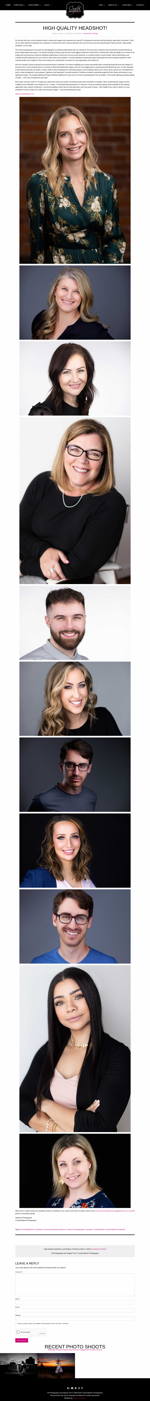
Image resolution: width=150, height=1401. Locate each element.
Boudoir (59, 1350)
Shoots (95, 33)
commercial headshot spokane (54, 1229)
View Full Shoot (19, 1364)
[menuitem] (8, 5)
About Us (112, 5)
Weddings (51, 1350)
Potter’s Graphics (79, 1398)
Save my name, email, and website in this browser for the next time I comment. (43, 1323)
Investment (34, 5)
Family (92, 1350)
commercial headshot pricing (106, 1211)
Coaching (126, 5)
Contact (140, 5)
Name (17, 1299)
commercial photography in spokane (79, 1229)
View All (99, 1350)
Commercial (87, 33)
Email (17, 1307)
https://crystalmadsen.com (24, 94)
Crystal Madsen (99, 1229)
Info (101, 5)
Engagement (84, 1350)
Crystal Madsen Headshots (115, 1229)
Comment (19, 1272)
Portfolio (18, 5)
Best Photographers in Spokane (31, 1229)
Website (18, 1315)
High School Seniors (70, 1350)
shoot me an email (126, 1211)
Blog (47, 5)
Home (8, 5)
